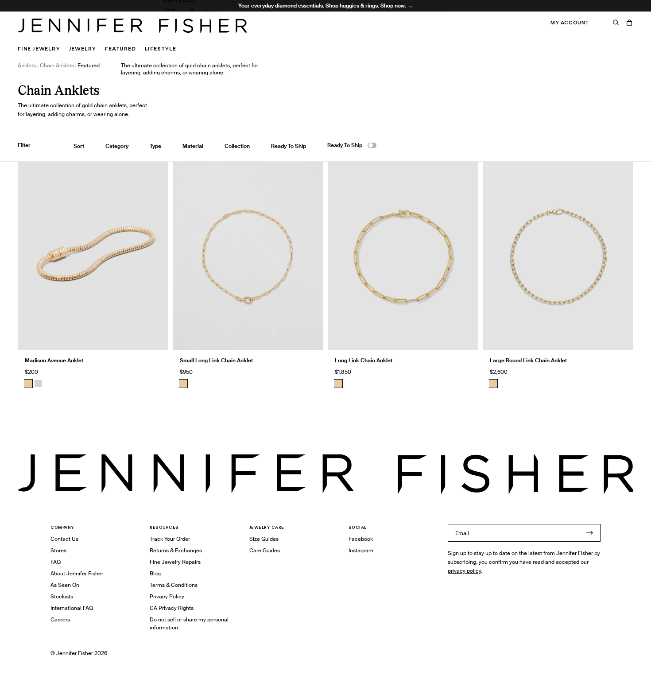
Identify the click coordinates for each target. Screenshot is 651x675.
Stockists (61, 596)
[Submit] (589, 532)
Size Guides (264, 539)
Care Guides (264, 550)
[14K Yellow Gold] (183, 383)
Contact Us (64, 539)
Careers (60, 619)
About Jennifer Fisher (76, 573)
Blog (155, 573)
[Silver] (38, 383)
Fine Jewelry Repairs (175, 562)
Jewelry (83, 48)
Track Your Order (170, 539)
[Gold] (28, 383)
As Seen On (64, 585)
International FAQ (71, 608)
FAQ (55, 562)
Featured (120, 48)
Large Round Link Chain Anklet (528, 360)
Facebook (361, 539)
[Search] (616, 23)
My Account (569, 22)
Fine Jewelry (39, 48)
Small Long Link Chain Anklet (216, 360)
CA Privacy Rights (172, 608)
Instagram (361, 550)
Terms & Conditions (174, 585)
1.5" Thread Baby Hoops (192, 11)
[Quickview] (155, 337)
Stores (58, 550)
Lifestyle (160, 48)
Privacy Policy (167, 596)
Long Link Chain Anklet (363, 360)
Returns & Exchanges (176, 550)
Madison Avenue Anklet (54, 360)
